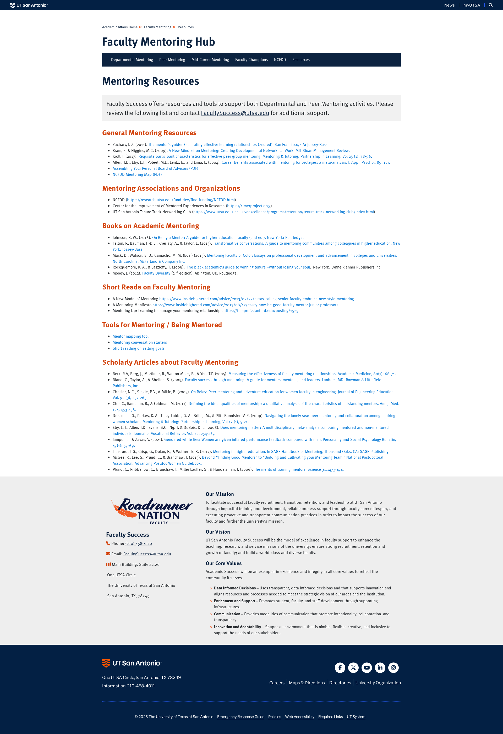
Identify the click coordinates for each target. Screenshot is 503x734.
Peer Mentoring (172, 59)
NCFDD (280, 59)
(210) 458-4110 (138, 543)
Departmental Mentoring (132, 59)
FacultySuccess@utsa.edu (235, 112)
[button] (491, 5)
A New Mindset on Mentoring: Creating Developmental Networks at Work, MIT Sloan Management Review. (259, 150)
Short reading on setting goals (139, 348)
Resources (185, 27)
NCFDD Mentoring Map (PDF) (137, 174)
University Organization (378, 682)
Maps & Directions (307, 682)
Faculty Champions (251, 59)
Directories (340, 682)
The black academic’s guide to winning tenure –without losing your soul (248, 267)
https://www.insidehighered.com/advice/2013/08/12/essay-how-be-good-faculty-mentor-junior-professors (245, 305)
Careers (277, 682)
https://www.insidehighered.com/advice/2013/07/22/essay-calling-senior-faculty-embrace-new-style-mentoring (256, 299)
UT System (356, 716)
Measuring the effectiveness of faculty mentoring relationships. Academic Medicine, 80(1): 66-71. (312, 373)
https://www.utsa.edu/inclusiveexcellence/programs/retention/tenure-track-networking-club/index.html (283, 212)
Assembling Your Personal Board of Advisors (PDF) (155, 168)
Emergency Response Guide (240, 716)
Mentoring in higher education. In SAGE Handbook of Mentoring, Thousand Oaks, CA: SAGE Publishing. (301, 451)
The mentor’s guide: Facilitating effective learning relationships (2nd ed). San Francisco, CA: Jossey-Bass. (238, 144)
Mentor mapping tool (131, 336)
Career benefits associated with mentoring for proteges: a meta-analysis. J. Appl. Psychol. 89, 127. (306, 162)
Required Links (330, 716)
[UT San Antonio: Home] (29, 5)
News (449, 5)
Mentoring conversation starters (140, 342)
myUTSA (471, 5)
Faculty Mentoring (157, 27)
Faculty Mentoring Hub (158, 41)
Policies (274, 716)
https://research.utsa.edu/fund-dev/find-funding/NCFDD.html (181, 199)
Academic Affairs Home (120, 27)
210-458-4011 (141, 685)
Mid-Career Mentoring (210, 59)
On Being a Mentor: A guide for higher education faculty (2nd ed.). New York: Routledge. (228, 237)
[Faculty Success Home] (152, 510)
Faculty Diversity (156, 273)
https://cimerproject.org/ (249, 206)
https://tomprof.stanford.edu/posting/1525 (260, 310)
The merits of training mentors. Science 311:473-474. (299, 469)
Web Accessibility (299, 716)
